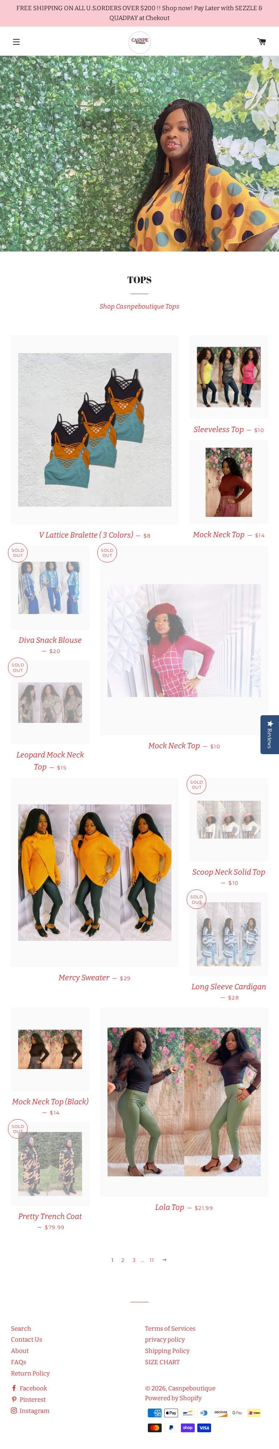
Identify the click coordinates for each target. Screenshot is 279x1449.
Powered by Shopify (173, 1398)
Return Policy (30, 1373)
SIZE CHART (162, 1362)
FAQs (18, 1362)
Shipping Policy (167, 1351)
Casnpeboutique (191, 1388)
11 (152, 1260)
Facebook (33, 1388)
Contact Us (26, 1339)
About (20, 1351)
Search (21, 1329)
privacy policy (165, 1339)
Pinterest (32, 1400)
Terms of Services (170, 1329)
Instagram (34, 1411)
